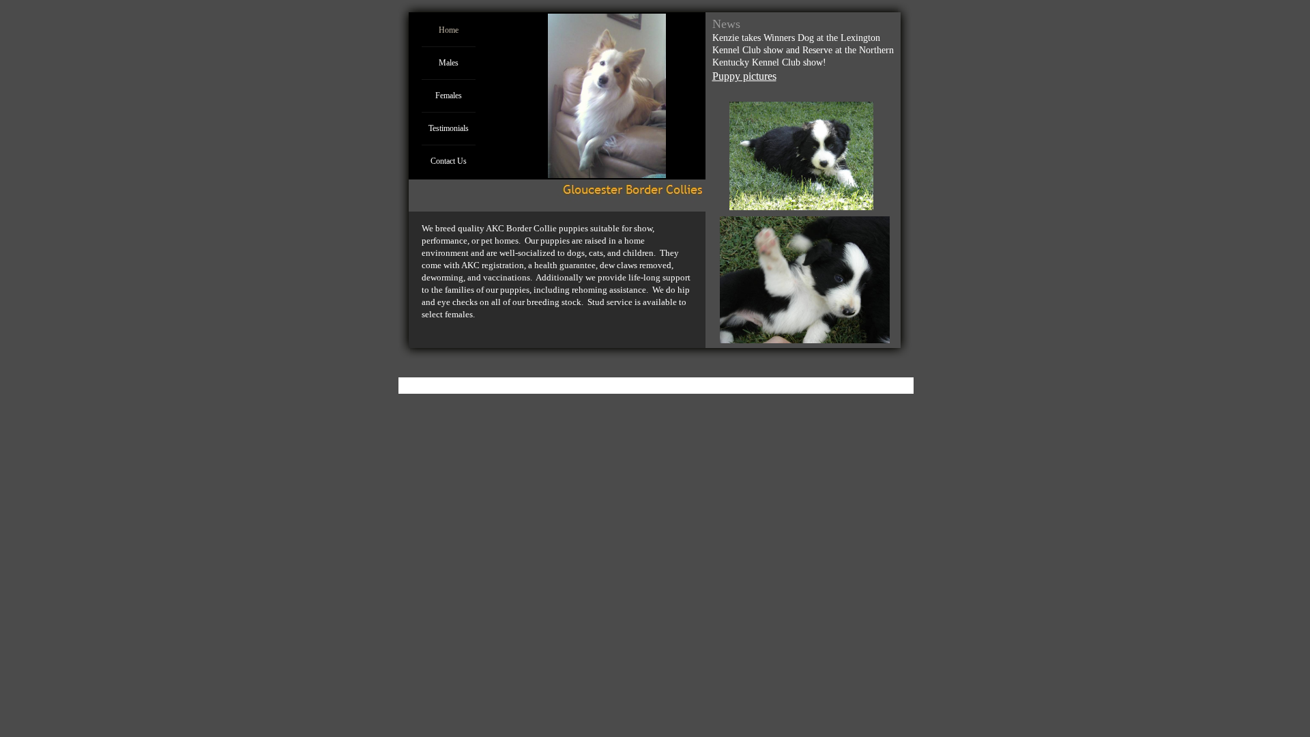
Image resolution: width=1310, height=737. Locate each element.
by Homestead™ (752, 382)
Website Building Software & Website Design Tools (626, 382)
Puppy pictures (744, 76)
